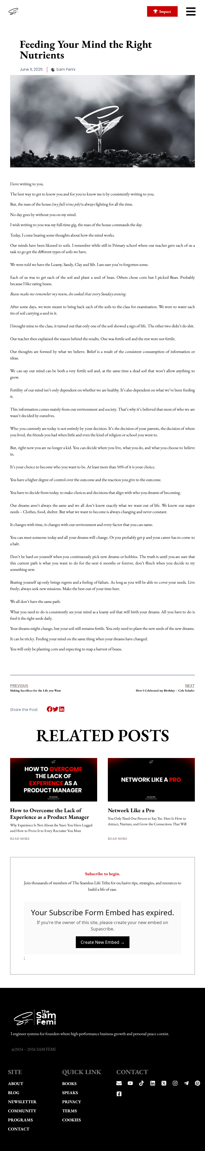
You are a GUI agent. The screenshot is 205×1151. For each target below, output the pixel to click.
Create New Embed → (103, 942)
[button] (191, 11)
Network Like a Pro (131, 810)
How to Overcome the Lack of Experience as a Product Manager (49, 813)
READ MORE (20, 838)
